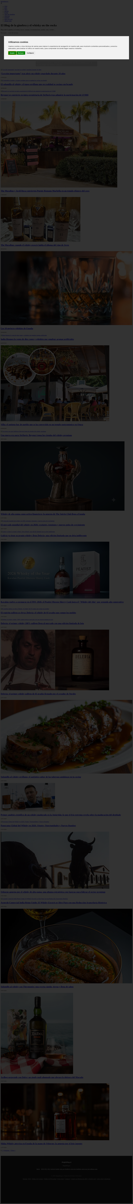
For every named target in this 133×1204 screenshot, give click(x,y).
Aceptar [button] (12, 53)
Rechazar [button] (21, 53)
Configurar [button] (30, 53)
